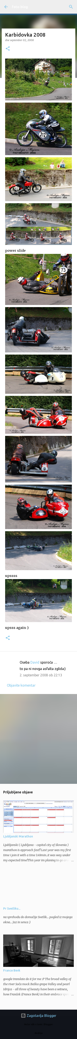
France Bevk (11, 970)
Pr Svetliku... (11, 908)
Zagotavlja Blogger (41, 1016)
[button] (7, 49)
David (34, 662)
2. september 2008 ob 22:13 (41, 675)
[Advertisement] (38, 738)
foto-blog (20, 7)
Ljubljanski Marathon (18, 836)
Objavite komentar (21, 685)
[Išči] (71, 7)
